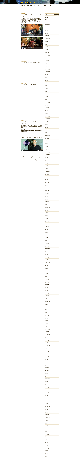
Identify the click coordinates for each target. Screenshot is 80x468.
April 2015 (46, 199)
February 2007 (47, 342)
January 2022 (47, 85)
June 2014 (46, 215)
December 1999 (47, 417)
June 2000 (46, 409)
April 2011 (46, 273)
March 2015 (47, 201)
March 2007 (47, 340)
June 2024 (46, 46)
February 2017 (47, 168)
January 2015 (47, 204)
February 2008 (47, 326)
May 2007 (46, 337)
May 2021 (46, 94)
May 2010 (46, 290)
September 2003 (47, 379)
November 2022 (47, 71)
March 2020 (47, 113)
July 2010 (46, 287)
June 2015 (46, 196)
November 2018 (47, 135)
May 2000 (46, 411)
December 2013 (47, 224)
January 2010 (47, 295)
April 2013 (46, 237)
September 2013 (47, 229)
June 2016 (46, 177)
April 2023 (46, 63)
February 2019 (47, 130)
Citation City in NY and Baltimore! (29, 84)
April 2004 (46, 373)
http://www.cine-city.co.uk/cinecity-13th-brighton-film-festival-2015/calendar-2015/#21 (31, 72)
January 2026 (47, 22)
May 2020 (46, 110)
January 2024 (47, 52)
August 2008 (47, 318)
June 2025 (46, 30)
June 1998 (46, 431)
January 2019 (47, 132)
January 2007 (47, 343)
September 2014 (47, 210)
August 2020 (47, 107)
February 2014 (47, 221)
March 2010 (47, 293)
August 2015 (47, 193)
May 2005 (46, 362)
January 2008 (47, 328)
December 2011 (47, 260)
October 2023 (47, 57)
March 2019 (47, 129)
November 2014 (47, 207)
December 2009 (47, 296)
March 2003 (47, 387)
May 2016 (46, 179)
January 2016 (47, 185)
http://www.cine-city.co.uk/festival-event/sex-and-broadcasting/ (31, 52)
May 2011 (46, 271)
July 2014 (46, 213)
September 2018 (47, 138)
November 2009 (47, 298)
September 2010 (47, 284)
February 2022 (47, 83)
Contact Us (50, 5)
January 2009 (47, 312)
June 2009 (46, 306)
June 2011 (46, 270)
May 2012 (46, 254)
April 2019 (46, 127)
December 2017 (47, 152)
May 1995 (46, 442)
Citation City (26, 55)
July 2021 (46, 91)
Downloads (37, 5)
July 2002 (46, 395)
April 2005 (46, 364)
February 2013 (47, 240)
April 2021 (46, 96)
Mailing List (45, 5)
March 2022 (47, 82)
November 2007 (47, 331)
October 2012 (47, 246)
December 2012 (47, 243)
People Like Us (28, 3)
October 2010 (47, 282)
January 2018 (47, 151)
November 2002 (47, 390)
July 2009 (46, 304)
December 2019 (47, 116)
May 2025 (46, 32)
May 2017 (46, 163)
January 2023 (47, 68)
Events (28, 5)
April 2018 (46, 146)
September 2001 (47, 400)
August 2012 (47, 249)
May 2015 (46, 198)
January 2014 (47, 223)
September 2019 (47, 121)
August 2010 (47, 285)
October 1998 (47, 428)
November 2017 (47, 154)
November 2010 (47, 281)
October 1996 (47, 437)
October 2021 (47, 88)
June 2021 (46, 93)
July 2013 (46, 232)
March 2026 (47, 21)
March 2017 (47, 166)
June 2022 (46, 77)
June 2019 (46, 124)
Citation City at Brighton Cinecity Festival (31, 62)
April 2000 (46, 412)
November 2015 (47, 188)
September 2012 (47, 248)
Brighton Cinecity (37, 64)
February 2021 (47, 99)
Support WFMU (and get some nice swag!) (31, 137)
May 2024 (46, 47)
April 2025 (46, 33)
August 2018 (47, 140)
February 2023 (47, 66)
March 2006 (47, 351)
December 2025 (47, 24)
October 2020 (47, 104)
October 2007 (47, 332)
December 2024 (47, 38)
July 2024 (46, 44)
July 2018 (46, 141)
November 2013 (47, 226)
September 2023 (47, 58)
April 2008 (46, 323)
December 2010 (47, 279)
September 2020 (47, 105)
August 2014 (47, 212)
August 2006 (47, 348)
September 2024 (47, 41)
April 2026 (46, 19)
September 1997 (47, 436)
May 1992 (46, 445)
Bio (24, 5)
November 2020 (47, 102)
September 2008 (47, 317)
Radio (34, 5)
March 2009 (47, 309)
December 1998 (47, 426)
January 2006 (47, 353)
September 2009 (47, 301)
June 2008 (46, 320)
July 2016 (46, 176)
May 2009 (46, 307)
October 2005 (47, 356)
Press (41, 5)
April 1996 (46, 439)
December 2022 (47, 69)
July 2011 (46, 268)
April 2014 (46, 218)
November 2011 (47, 262)
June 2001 (46, 401)
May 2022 (46, 79)
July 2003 (46, 381)
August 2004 (47, 370)
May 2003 (46, 384)
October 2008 (47, 315)
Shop (31, 5)
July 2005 (46, 359)
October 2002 (47, 392)
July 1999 (46, 423)
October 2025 (47, 27)
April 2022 (46, 80)
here (25, 88)
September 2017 (47, 157)
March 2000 (47, 414)
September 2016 (47, 174)
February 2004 (47, 376)
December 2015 (47, 187)
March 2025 (47, 35)
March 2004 (47, 375)
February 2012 (47, 259)
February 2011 (47, 276)
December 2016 (47, 171)
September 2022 (47, 74)
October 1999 (47, 420)
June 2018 (46, 143)
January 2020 (47, 115)
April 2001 (46, 403)
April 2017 (46, 165)
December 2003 (47, 378)
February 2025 (47, 36)
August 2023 (47, 60)
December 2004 (47, 367)
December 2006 (47, 345)
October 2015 (47, 190)
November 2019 (47, 118)
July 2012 (46, 251)
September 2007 (47, 334)
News (22, 5)
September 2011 (47, 265)
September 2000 (47, 406)
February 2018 (47, 149)
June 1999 (46, 425)
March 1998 (47, 434)
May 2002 (46, 398)
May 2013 (46, 235)
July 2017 (46, 160)
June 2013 (46, 234)
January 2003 (47, 389)
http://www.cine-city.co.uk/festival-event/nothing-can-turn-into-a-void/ (32, 51)
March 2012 (47, 257)
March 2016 (47, 182)
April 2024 (46, 49)
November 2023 (47, 55)
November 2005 (47, 354)
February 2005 (47, 365)
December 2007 (47, 329)
